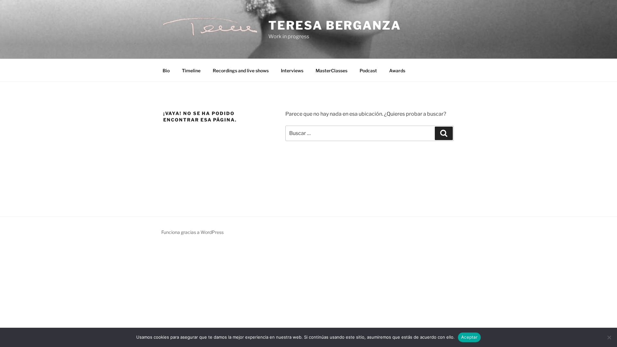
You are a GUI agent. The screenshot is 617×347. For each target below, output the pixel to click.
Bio (166, 70)
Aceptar (469, 337)
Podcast (368, 70)
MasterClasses (331, 70)
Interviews (292, 70)
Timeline (191, 70)
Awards (397, 70)
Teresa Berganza (334, 25)
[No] (609, 337)
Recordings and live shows (241, 70)
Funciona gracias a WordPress (192, 232)
